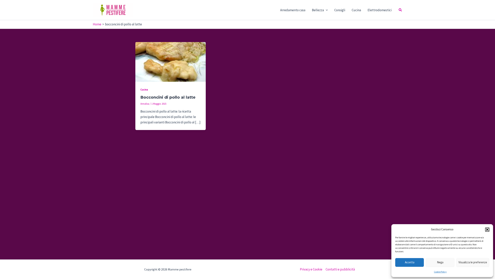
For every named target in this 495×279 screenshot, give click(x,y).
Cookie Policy (440, 271)
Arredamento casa (292, 10)
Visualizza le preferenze (472, 262)
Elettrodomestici (380, 10)
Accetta (409, 262)
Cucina (356, 10)
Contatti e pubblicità (340, 269)
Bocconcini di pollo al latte (167, 97)
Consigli (339, 10)
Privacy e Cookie (311, 269)
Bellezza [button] (318, 10)
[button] (487, 230)
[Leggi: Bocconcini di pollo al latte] (170, 61)
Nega (440, 262)
